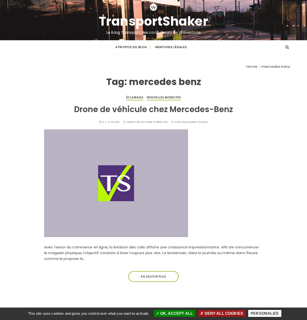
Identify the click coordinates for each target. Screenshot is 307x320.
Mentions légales (171, 47)
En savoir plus (153, 276)
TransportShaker (153, 21)
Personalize (265, 313)
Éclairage (134, 97)
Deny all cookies (223, 313)
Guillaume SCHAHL (194, 122)
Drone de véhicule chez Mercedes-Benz (153, 109)
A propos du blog (131, 47)
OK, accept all (176, 313)
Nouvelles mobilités (164, 97)
